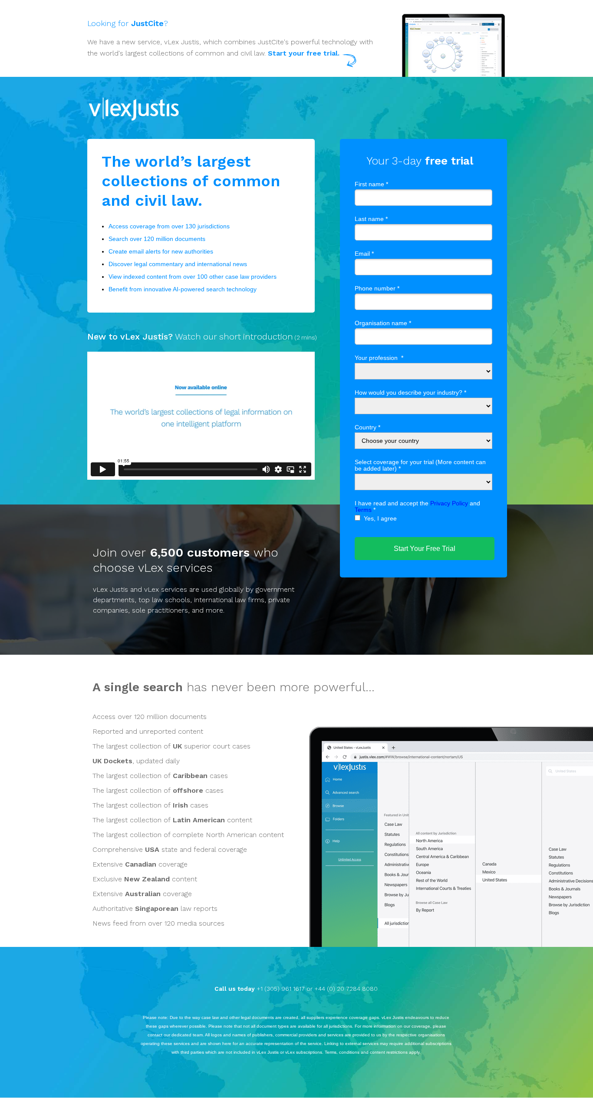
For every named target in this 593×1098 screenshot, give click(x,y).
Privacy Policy (449, 503)
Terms (363, 509)
